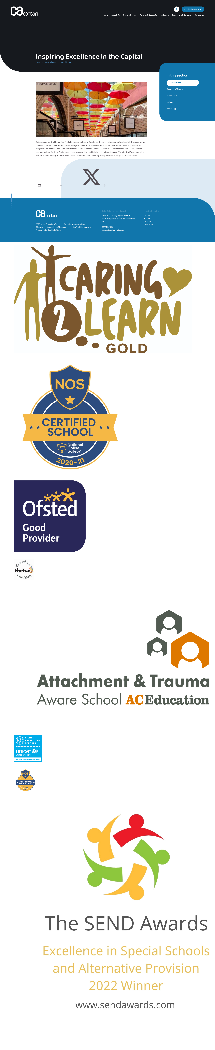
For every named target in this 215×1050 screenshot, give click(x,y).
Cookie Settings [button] (54, 230)
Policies (147, 218)
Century (147, 221)
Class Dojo (148, 224)
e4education (79, 224)
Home (38, 62)
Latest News (66, 62)
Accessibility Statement (57, 227)
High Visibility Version (81, 227)
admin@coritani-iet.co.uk (113, 230)
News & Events (50, 62)
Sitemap (39, 227)
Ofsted (147, 215)
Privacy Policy (42, 230)
